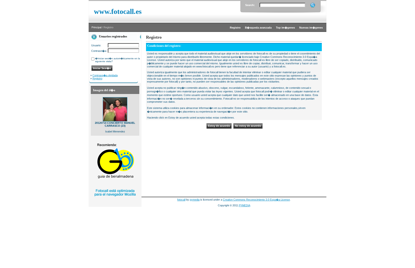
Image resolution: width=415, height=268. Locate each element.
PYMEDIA (244, 205)
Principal (96, 27)
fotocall (181, 199)
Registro (97, 78)
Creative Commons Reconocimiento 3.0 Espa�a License (256, 199)
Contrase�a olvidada (105, 75)
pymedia (195, 199)
